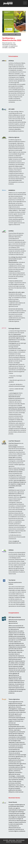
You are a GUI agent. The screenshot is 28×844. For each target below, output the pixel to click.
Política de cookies (16, 842)
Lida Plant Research (14, 441)
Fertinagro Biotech (14, 328)
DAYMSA (11, 231)
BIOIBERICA (12, 190)
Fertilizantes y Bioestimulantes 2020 (11, 39)
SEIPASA (11, 550)
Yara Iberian (12, 580)
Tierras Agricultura (14, 699)
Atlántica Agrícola (14, 137)
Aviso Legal (12, 840)
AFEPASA (11, 61)
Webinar (18, 34)
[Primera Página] (7, 2)
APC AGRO (11, 109)
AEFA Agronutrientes (15, 617)
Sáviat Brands (13, 802)
